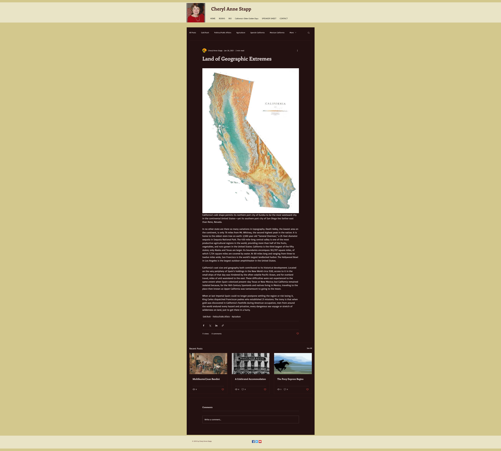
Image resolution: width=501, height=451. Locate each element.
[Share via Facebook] (203, 325)
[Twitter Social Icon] (256, 441)
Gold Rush (205, 32)
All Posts (192, 32)
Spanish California (257, 32)
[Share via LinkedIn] (216, 325)
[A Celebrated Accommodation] (251, 363)
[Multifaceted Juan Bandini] (208, 363)
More (292, 32)
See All (309, 348)
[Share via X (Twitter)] (210, 325)
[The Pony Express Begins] (293, 363)
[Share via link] (223, 325)
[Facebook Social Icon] (253, 441)
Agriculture (240, 32)
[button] (308, 33)
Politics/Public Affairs (222, 32)
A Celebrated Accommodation (250, 379)
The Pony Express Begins (290, 379)
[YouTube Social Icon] (260, 441)
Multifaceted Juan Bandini (206, 379)
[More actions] (297, 50)
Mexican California (277, 32)
